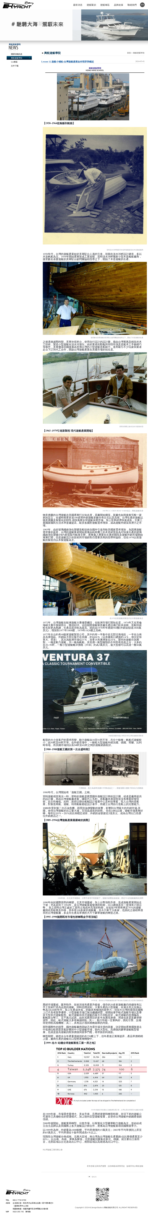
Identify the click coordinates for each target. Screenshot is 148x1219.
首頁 (129, 53)
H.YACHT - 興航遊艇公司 (18, 4)
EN (142, 5)
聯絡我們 (132, 5)
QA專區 (14, 62)
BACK (94, 1177)
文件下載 (14, 66)
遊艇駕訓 (91, 5)
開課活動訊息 (16, 54)
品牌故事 (118, 5)
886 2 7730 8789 (19, 1200)
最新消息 (77, 5)
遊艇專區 (105, 5)
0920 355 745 (18, 1212)
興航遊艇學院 (16, 58)
